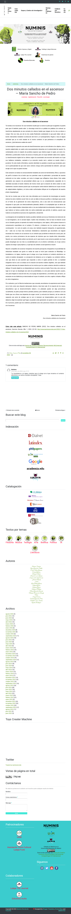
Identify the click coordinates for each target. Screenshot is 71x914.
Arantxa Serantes (36, 566)
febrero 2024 (10, 673)
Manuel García (36, 585)
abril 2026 (9, 622)
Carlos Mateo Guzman (36, 570)
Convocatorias (16, 10)
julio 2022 (9, 711)
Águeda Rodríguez (36, 603)
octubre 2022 (10, 705)
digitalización (32, 97)
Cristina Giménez (36, 572)
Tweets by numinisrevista (13, 765)
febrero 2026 (10, 626)
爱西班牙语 (61, 910)
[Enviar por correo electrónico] (53, 353)
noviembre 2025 (10, 632)
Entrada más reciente (12, 410)
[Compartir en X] (56, 353)
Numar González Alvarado (36, 591)
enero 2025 (9, 652)
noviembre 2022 (10, 703)
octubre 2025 (10, 634)
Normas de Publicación (48, 10)
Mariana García (36, 587)
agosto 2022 (9, 709)
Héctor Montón (36, 580)
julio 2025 (9, 640)
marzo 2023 (9, 695)
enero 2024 (9, 675)
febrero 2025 (10, 650)
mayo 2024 (9, 667)
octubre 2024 (10, 658)
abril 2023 (9, 693)
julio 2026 (9, 616)
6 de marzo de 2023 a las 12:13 (20, 371)
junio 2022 (9, 713)
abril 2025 (9, 646)
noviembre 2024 (10, 656)
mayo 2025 (9, 644)
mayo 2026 (9, 620)
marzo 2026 (9, 624)
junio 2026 (9, 618)
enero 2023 (9, 699)
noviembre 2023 (10, 679)
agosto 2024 (9, 661)
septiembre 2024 (11, 660)
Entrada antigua (60, 410)
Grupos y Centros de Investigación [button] (31, 10)
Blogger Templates (48, 909)
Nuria (36, 595)
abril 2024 (9, 669)
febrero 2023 (10, 697)
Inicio (4, 10)
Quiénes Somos (9, 10)
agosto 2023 (9, 685)
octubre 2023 (10, 681)
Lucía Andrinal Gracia (36, 584)
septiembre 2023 (11, 683)
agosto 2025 (9, 638)
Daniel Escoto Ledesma (36, 576)
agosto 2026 (9, 614)
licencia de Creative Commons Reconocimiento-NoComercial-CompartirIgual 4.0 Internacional (43, 346)
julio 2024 (9, 663)
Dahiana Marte (36, 574)
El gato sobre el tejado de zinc (36, 578)
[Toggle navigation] (5, 1)
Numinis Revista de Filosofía (36, 593)
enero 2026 (9, 628)
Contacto (65, 10)
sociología (46, 97)
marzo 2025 (9, 648)
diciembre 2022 (10, 701)
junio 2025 (9, 642)
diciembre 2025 (10, 630)
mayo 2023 (9, 691)
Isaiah (36, 582)
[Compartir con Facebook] (58, 353)
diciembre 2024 (10, 654)
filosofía (40, 97)
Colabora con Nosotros (57, 10)
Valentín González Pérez (36, 599)
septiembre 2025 (11, 636)
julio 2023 (9, 687)
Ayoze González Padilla (36, 568)
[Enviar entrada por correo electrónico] (11, 355)
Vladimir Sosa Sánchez (36, 601)
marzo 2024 (9, 671)
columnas (15, 84)
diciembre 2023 (10, 677)
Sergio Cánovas (36, 597)
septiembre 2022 (11, 707)
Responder (15, 377)
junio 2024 (9, 665)
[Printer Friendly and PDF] (35, 117)
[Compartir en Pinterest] (61, 353)
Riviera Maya (59, 909)
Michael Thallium (36, 589)
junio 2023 (9, 689)
